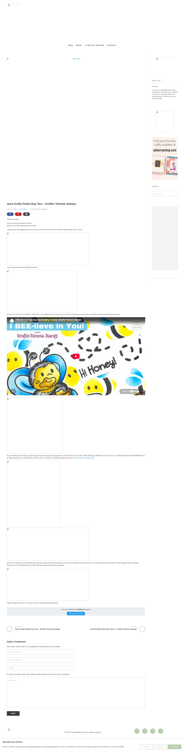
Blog (70, 45)
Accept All (174, 747)
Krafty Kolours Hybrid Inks (84, 458)
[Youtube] (144, 731)
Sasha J (24, 209)
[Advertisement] (165, 238)
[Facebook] (152, 731)
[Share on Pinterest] (18, 214)
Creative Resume (94, 45)
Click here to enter (76, 613)
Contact (111, 45)
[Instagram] (137, 731)
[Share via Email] (26, 214)
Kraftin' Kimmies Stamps (39, 209)
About (79, 45)
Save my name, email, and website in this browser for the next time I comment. (39, 674)
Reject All (160, 747)
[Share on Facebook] (10, 214)
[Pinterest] (160, 731)
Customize (146, 747)
